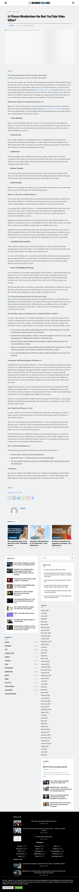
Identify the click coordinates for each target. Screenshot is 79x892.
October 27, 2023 (44, 823)
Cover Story (9, 653)
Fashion (8, 660)
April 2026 (44, 622)
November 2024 (46, 670)
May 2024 (44, 687)
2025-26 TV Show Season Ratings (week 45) (55, 767)
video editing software (43, 90)
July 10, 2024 (44, 839)
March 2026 (44, 624)
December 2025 (46, 633)
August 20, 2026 (56, 548)
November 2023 (46, 704)
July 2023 (44, 715)
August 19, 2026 (53, 769)
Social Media (15, 11)
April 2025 (44, 656)
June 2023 (44, 718)
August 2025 (45, 644)
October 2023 (45, 706)
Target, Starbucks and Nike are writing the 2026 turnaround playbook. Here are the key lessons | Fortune (25, 627)
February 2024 (45, 695)
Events (7, 657)
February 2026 (45, 627)
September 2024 (46, 675)
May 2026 (44, 619)
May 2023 (44, 721)
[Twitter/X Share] (14, 498)
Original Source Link (15, 492)
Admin (11, 25)
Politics (8, 683)
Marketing (9, 672)
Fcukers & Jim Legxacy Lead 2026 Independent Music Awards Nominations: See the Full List (59, 796)
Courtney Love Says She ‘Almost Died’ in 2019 (54, 569)
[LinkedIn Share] (19, 498)
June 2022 (44, 752)
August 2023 (45, 712)
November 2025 (46, 636)
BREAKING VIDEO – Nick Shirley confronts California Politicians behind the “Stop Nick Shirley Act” (61, 789)
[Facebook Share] (9, 498)
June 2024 (44, 684)
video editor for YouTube (52, 109)
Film (6, 664)
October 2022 (45, 740)
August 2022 (45, 746)
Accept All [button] (18, 887)
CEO (6, 649)
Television (9, 690)
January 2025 (45, 664)
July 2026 (44, 613)
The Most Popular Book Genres (43, 836)
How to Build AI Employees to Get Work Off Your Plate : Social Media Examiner (18, 543)
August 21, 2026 (34, 548)
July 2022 (44, 749)
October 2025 (45, 639)
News (7, 679)
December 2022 (46, 735)
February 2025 (45, 661)
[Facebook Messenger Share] (32, 498)
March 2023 (44, 726)
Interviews (9, 668)
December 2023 (46, 701)
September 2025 (46, 641)
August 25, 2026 (12, 548)
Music (7, 675)
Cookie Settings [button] (8, 887)
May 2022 (44, 755)
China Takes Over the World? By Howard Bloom (44, 821)
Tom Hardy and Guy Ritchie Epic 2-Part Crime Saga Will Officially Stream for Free (24, 600)
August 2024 (45, 678)
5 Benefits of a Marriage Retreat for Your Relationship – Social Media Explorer (39, 543)
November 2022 (46, 738)
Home (9, 11)
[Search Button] (72, 558)
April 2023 (44, 723)
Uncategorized (10, 694)
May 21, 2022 (19, 25)
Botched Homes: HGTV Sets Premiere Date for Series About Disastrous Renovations (60, 804)
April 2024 (44, 690)
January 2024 (45, 698)
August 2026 (45, 610)
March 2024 (44, 692)
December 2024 (46, 667)
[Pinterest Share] (28, 498)
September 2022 (46, 743)
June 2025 (44, 650)
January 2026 (45, 630)
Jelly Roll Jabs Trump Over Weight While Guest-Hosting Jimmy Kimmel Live (23, 593)
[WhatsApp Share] (23, 498)
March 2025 (44, 658)
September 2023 (46, 709)
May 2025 (44, 653)
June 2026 (44, 616)
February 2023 (45, 729)
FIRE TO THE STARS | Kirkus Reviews (24, 613)
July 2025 (44, 647)
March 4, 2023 (44, 832)
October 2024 (45, 673)
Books (7, 642)
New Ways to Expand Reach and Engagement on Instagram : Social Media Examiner (62, 543)
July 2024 (44, 681)
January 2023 (45, 732)
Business (8, 646)
